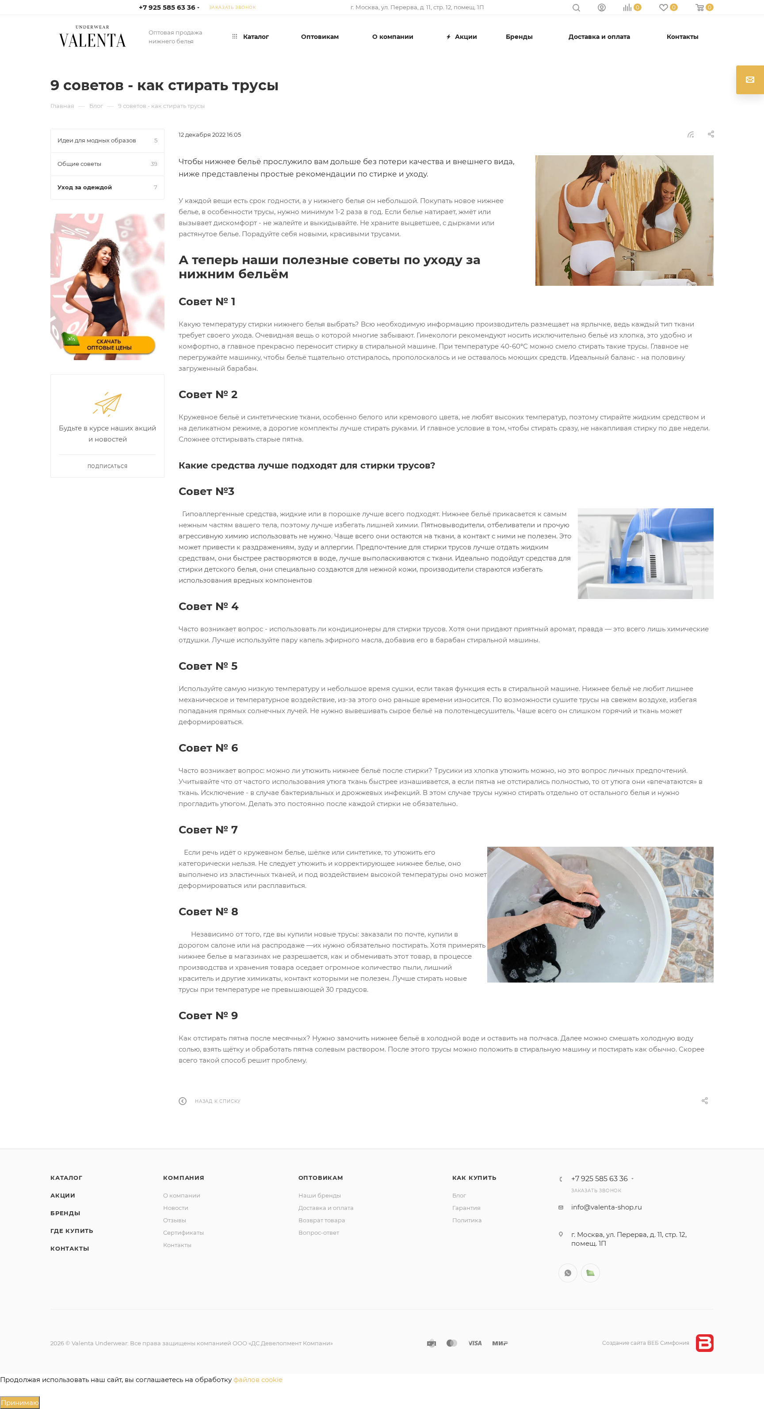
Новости (175, 1207)
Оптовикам (321, 1177)
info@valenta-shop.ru (606, 1207)
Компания (183, 1177)
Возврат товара (321, 1220)
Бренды (65, 1213)
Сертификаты (183, 1232)
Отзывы (174, 1220)
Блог (459, 1195)
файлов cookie (258, 1379)
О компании (181, 1195)
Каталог (66, 1177)
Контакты (69, 1248)
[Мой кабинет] (602, 8)
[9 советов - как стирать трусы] (624, 220)
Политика (467, 1220)
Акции (63, 1195)
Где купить (71, 1230)
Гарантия (466, 1207)
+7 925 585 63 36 (167, 7)
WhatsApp (567, 1272)
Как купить (474, 1177)
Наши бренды (319, 1195)
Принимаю (20, 1402)
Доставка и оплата (326, 1207)
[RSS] (691, 134)
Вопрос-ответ (318, 1232)
